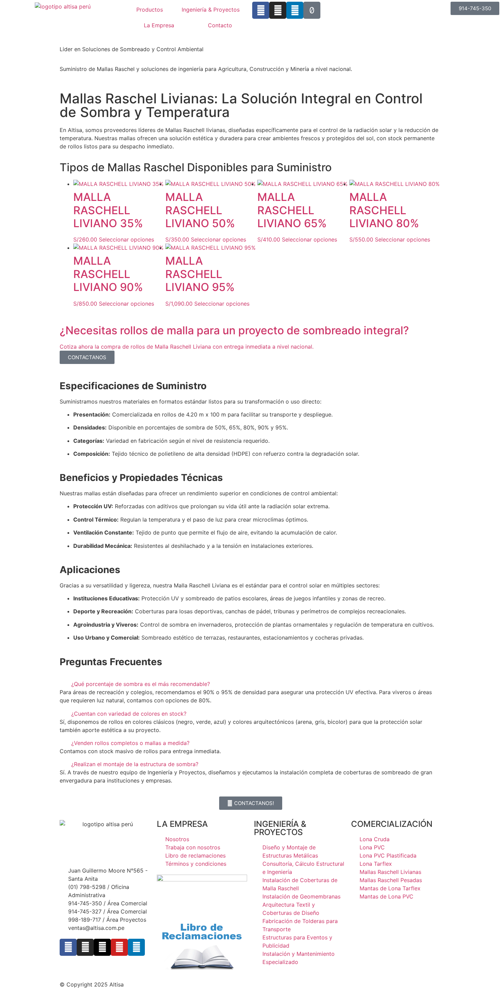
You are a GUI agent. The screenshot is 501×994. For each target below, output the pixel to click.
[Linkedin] (294, 10)
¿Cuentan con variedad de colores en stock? (128, 713)
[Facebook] (260, 10)
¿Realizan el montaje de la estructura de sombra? (134, 764)
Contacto (220, 25)
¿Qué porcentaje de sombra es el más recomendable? (140, 684)
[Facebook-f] (68, 947)
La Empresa (159, 25)
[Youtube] (119, 947)
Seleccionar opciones (126, 239)
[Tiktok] (311, 10)
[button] (250, 684)
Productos (149, 9)
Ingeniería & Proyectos (211, 9)
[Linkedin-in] (136, 947)
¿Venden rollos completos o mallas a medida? (130, 743)
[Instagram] (277, 10)
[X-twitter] (102, 947)
